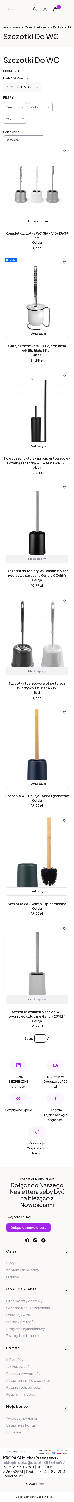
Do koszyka (39, 333)
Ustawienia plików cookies (28, 1380)
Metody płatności (21, 1321)
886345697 (54, 1462)
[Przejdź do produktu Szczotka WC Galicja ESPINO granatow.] (37, 748)
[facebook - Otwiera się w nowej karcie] (27, 1240)
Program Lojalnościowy (25, 1328)
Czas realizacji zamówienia (28, 1307)
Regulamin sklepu (20, 1394)
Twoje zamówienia (21, 1418)
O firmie (12, 1277)
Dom (28, 27)
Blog (10, 1263)
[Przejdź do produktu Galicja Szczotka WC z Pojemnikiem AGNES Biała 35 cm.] (37, 298)
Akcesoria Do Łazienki (54, 27)
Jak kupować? (17, 1366)
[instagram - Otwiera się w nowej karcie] (35, 1240)
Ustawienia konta (20, 1425)
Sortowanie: (11, 132)
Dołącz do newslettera (28, 1227)
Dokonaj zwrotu (19, 1314)
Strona (29, 1038)
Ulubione (13, 1432)
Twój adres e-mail (19, 1217)
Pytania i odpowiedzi (23, 1387)
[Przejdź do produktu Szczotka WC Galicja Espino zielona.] (37, 856)
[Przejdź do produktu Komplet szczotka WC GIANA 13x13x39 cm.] (37, 185)
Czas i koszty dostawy (24, 1300)
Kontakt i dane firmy (22, 1270)
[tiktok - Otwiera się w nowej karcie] (43, 1240)
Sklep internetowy (32, 1496)
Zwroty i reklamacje (22, 1335)
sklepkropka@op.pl (22, 1462)
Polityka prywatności (23, 1373)
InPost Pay (14, 1359)
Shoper (40, 1483)
